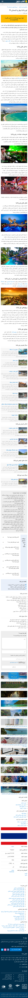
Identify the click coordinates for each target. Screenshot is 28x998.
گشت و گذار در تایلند (21, 825)
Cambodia (11, 872)
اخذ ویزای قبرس (8, 975)
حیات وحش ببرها (8, 284)
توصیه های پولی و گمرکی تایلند (19, 817)
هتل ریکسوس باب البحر (19, 981)
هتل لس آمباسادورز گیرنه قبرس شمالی (16, 898)
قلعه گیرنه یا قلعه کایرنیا (19, 918)
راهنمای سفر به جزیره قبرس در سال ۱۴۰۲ (16, 924)
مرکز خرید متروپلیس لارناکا (19, 916)
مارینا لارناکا (22, 915)
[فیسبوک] (8, 949)
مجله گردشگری (21, 975)
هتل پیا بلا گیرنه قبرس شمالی (18, 893)
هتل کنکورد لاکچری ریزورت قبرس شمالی (16, 891)
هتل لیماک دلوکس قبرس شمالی (17, 896)
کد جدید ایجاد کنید (14, 662)
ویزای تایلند (14, 332)
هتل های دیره (21, 979)
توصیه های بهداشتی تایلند (21, 815)
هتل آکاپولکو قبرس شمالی (19, 888)
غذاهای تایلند (23, 823)
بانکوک (12, 846)
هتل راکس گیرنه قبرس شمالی (18, 900)
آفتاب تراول (8, 41)
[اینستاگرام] (5, 949)
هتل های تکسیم (21, 977)
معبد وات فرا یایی (10, 281)
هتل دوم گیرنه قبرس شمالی (18, 906)
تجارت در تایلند (23, 808)
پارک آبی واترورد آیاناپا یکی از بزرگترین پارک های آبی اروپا (12, 911)
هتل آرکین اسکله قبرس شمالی (18, 894)
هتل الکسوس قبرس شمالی (18, 889)
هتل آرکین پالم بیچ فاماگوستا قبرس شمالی (16, 905)
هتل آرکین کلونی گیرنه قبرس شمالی (17, 901)
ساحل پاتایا (20, 78)
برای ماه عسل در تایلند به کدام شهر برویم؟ (15, 930)
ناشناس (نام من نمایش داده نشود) (18, 655)
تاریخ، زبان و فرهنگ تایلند (21, 805)
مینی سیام (20, 284)
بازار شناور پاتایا (21, 286)
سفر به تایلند (23, 803)
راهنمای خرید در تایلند (21, 822)
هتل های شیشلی (8, 977)
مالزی (26, 875)
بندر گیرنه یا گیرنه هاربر (19, 919)
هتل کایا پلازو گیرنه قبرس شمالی (17, 903)
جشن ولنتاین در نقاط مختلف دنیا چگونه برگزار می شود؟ (13, 926)
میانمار (12, 870)
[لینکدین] (2, 949)
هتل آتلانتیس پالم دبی (7, 979)
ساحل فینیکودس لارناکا (19, 913)
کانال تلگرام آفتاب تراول (15, 949)
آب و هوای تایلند (22, 806)
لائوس (26, 873)
